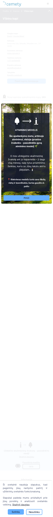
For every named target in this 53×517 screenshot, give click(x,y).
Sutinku (16, 511)
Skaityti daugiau (21, 504)
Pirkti (26, 197)
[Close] (47, 106)
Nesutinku (34, 512)
